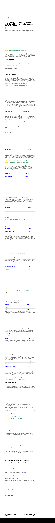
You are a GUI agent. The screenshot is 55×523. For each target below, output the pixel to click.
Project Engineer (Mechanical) (9, 113)
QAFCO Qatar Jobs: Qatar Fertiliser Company (29, 515)
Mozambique (27, 171)
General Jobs (30, 1)
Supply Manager (7, 228)
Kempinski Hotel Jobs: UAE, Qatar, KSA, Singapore (11, 515)
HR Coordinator (7, 363)
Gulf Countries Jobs (39, 1)
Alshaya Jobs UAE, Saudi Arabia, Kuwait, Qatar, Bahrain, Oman (18, 83)
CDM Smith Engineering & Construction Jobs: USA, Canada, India (18, 197)
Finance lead (7, 304)
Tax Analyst (6, 361)
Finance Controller (7, 333)
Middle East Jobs (21, 1)
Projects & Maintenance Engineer (10, 266)
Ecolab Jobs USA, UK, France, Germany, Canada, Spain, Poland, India (19, 447)
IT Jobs (34, 1)
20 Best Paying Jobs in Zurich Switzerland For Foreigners (17, 325)
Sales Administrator (8, 306)
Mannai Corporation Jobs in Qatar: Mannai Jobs (16, 377)
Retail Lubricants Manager (9, 209)
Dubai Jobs (25, 1)
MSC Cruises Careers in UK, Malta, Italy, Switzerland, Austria (17, 323)
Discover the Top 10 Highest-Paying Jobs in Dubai (16, 416)
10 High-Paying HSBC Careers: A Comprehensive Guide (17, 219)
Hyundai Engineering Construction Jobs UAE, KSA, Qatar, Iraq (18, 50)
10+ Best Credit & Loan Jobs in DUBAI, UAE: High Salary (16, 418)
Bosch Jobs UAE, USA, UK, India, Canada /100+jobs (16, 445)
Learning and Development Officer (10, 231)
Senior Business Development (9, 210)
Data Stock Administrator (8, 176)
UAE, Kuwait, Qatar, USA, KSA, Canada (17, 347)
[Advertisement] (20, 10)
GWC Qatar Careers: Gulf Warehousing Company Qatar (17, 255)
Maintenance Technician (8, 146)
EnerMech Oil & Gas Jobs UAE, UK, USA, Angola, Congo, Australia (18, 492)
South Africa (29, 146)
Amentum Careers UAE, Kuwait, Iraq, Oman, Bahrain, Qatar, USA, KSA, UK (19, 290)
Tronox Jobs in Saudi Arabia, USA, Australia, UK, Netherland (17, 491)
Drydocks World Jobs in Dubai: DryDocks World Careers (17, 253)
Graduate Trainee (7, 147)
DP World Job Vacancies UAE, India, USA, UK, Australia (16, 345)
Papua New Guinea (26, 111)
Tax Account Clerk (7, 173)
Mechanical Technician (8, 111)
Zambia (29, 364)
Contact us (48, 521)
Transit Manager (7, 307)
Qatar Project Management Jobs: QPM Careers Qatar (17, 379)
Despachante (7, 171)
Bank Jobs (16, 1)
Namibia (30, 228)
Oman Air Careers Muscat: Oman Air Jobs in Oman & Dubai (17, 121)
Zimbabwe (29, 207)
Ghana (30, 333)
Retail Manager (7, 269)
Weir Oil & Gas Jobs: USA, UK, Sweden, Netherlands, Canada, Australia (19, 122)
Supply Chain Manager (8, 149)
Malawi (30, 264)
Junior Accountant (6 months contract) (11, 150)
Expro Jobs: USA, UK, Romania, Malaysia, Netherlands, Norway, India (18, 162)
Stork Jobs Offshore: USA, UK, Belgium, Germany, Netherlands (18, 85)
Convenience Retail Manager (9, 229)
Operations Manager (8, 309)
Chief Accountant (7, 207)
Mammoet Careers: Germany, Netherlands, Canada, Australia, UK (18, 160)
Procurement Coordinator (9, 336)
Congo (28, 304)
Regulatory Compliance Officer (9, 335)
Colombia (29, 361)
